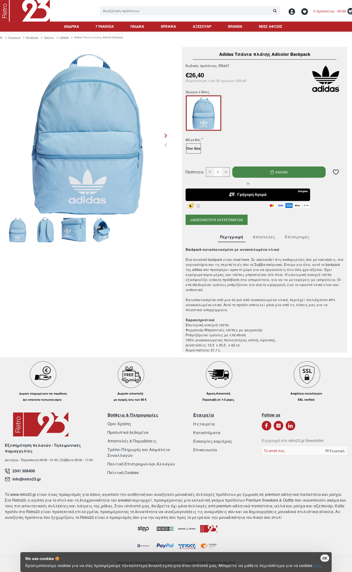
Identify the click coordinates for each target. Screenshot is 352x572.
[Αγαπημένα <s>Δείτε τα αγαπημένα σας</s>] (305, 11)
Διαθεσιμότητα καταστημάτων (216, 219)
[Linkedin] (290, 425)
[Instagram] (278, 425)
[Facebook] (266, 425)
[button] (166, 145)
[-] (210, 172)
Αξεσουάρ (32, 37)
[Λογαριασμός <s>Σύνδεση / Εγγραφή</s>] (293, 11)
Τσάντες (49, 37)
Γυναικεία (14, 37)
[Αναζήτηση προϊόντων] (274, 10)
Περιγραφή (231, 237)
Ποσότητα (195, 172)
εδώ (317, 565)
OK (324, 558)
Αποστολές (264, 237)
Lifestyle (64, 37)
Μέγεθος (193, 140)
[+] (226, 172)
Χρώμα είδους (198, 92)
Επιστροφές (297, 237)
